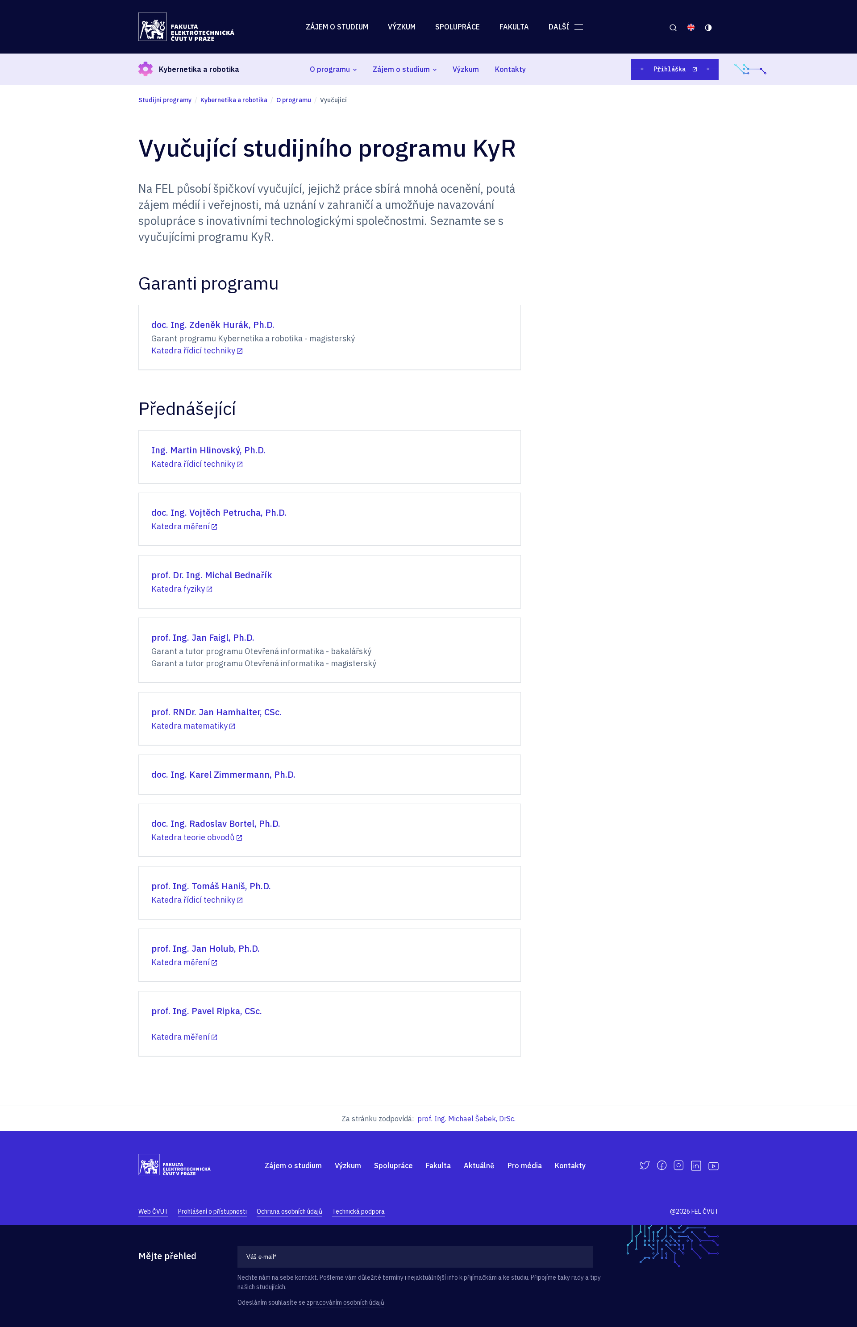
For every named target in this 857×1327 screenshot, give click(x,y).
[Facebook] (662, 1165)
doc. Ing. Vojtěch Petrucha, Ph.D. (219, 512)
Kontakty (510, 69)
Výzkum (402, 26)
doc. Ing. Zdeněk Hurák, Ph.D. (213, 325)
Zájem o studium (337, 26)
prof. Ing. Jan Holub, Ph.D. (205, 948)
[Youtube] (713, 1165)
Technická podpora (358, 1211)
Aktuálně (479, 1165)
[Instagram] (679, 1165)
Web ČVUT (153, 1211)
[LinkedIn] (696, 1165)
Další (560, 26)
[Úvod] (186, 26)
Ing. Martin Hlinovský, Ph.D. (208, 450)
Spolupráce (457, 26)
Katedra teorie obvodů (193, 837)
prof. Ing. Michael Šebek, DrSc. (466, 1118)
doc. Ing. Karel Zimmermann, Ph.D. (223, 774)
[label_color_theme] (709, 27)
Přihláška (671, 69)
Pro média (525, 1165)
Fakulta (514, 26)
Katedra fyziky (178, 589)
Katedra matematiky (189, 726)
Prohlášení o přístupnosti (212, 1211)
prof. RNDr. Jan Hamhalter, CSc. (216, 712)
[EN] (691, 27)
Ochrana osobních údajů (289, 1211)
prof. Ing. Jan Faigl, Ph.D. (202, 637)
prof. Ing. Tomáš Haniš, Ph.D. (211, 886)
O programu (330, 69)
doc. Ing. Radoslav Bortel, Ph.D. (215, 823)
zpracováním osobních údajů (345, 1302)
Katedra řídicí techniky (193, 350)
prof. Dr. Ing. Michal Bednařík (211, 575)
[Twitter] (645, 1165)
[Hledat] (673, 27)
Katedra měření (180, 526)
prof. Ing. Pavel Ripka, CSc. (206, 1011)
